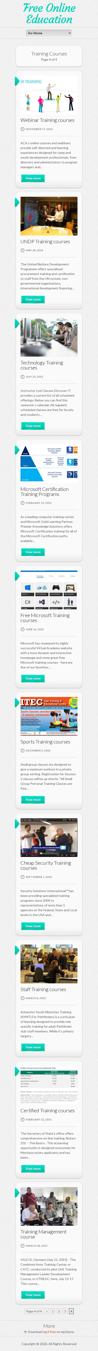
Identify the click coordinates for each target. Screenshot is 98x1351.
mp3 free (49, 1332)
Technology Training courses (42, 365)
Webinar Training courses (48, 120)
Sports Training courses (45, 741)
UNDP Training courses (45, 241)
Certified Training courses (48, 1110)
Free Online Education (49, 13)
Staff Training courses (43, 989)
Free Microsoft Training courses (45, 617)
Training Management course (44, 1234)
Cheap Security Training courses (46, 865)
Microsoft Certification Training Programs (45, 491)
